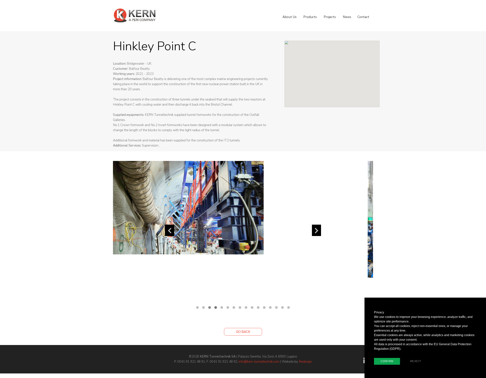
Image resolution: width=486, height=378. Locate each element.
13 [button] (270, 307)
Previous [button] (169, 230)
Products (310, 17)
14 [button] (276, 307)
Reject (415, 361)
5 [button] (221, 307)
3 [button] (209, 307)
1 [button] (197, 307)
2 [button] (203, 307)
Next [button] (316, 230)
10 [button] (252, 307)
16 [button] (288, 307)
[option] (243, 219)
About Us (289, 17)
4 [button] (215, 307)
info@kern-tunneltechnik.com (259, 361)
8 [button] (239, 307)
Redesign (305, 361)
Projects (330, 17)
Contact (363, 17)
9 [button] (246, 307)
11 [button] (258, 307)
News (347, 17)
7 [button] (233, 307)
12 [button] (264, 307)
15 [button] (282, 307)
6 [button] (227, 307)
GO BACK (243, 332)
